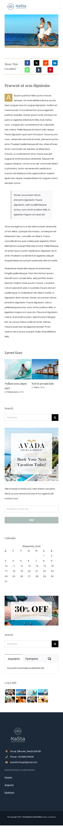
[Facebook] (27, 62)
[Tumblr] (38, 69)
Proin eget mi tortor (17, 383)
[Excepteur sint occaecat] (32, 692)
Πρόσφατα (31, 658)
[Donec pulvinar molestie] (10, 699)
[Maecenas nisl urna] (32, 699)
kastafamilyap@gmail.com (23, 762)
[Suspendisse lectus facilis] (43, 692)
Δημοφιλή (14, 658)
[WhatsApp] (27, 69)
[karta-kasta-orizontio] (17, 3)
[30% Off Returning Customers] (31, 597)
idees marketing (49, 817)
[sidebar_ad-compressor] (31, 429)
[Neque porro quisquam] (10, 692)
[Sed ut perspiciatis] (21, 692)
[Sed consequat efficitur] (43, 699)
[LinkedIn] (54, 62)
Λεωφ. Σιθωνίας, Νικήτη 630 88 (25, 751)
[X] (36, 62)
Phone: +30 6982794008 (22, 757)
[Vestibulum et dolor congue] (21, 699)
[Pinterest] (50, 69)
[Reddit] (45, 62)
